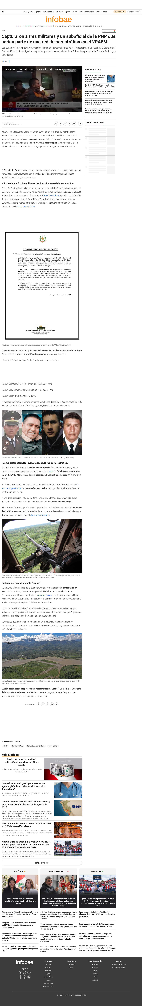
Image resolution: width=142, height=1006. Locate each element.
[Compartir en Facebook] (60, 123)
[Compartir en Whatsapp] (56, 123)
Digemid (78, 26)
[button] (4, 12)
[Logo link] (59, 19)
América (48, 964)
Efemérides (71, 26)
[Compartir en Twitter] (65, 123)
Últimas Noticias (48, 986)
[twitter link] (24, 972)
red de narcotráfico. (26, 206)
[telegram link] (24, 977)
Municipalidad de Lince (89, 26)
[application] (42, 89)
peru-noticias (53, 746)
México (74, 12)
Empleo (71, 967)
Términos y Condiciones (119, 964)
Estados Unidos (48, 12)
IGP (28, 26)
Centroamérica (89, 12)
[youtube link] (20, 977)
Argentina (38, 12)
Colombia (59, 12)
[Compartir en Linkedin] (69, 123)
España (67, 12)
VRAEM (5, 746)
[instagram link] (29, 972)
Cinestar (64, 26)
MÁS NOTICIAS (42, 863)
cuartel (50, 471)
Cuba (105, 12)
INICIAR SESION (134, 12)
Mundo (99, 12)
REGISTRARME (119, 12)
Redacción (72, 964)
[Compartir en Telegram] (74, 123)
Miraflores (100, 26)
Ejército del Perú (51, 195)
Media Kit (95, 980)
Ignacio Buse (43, 26)
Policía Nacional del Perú (35, 746)
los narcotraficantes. (40, 515)
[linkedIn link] (29, 977)
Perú (80, 12)
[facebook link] (20, 972)
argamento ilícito (45, 595)
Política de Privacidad (118, 967)
